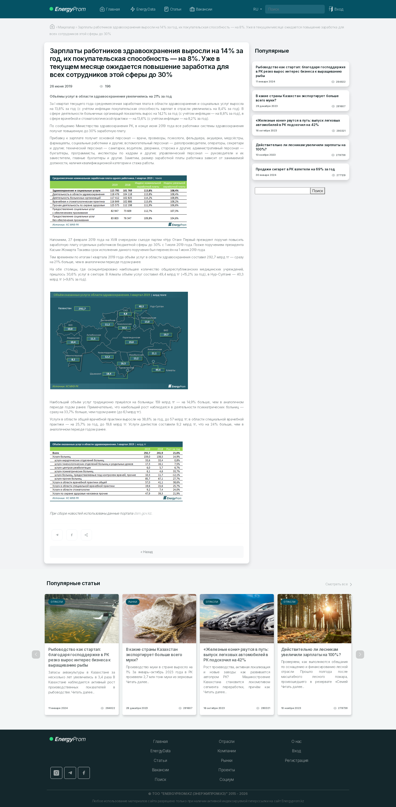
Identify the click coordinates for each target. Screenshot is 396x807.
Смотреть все (337, 584)
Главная (113, 9)
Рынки (132, 601)
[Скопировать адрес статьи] (86, 534)
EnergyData (145, 9)
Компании (226, 751)
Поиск (317, 190)
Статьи (175, 9)
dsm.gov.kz (142, 513)
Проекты (226, 770)
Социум (227, 779)
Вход (296, 751)
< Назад (146, 552)
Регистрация (296, 760)
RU (256, 9)
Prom (70, 9)
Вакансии (204, 9)
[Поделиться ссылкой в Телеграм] (57, 534)
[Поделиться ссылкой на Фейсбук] (71, 534)
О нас (297, 741)
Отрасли (57, 601)
